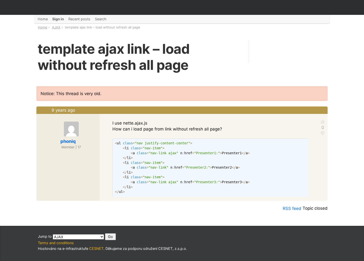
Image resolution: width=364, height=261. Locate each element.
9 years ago (63, 110)
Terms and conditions (56, 243)
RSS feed (292, 208)
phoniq (68, 141)
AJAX (56, 27)
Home (42, 27)
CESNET (96, 248)
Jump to (45, 236)
